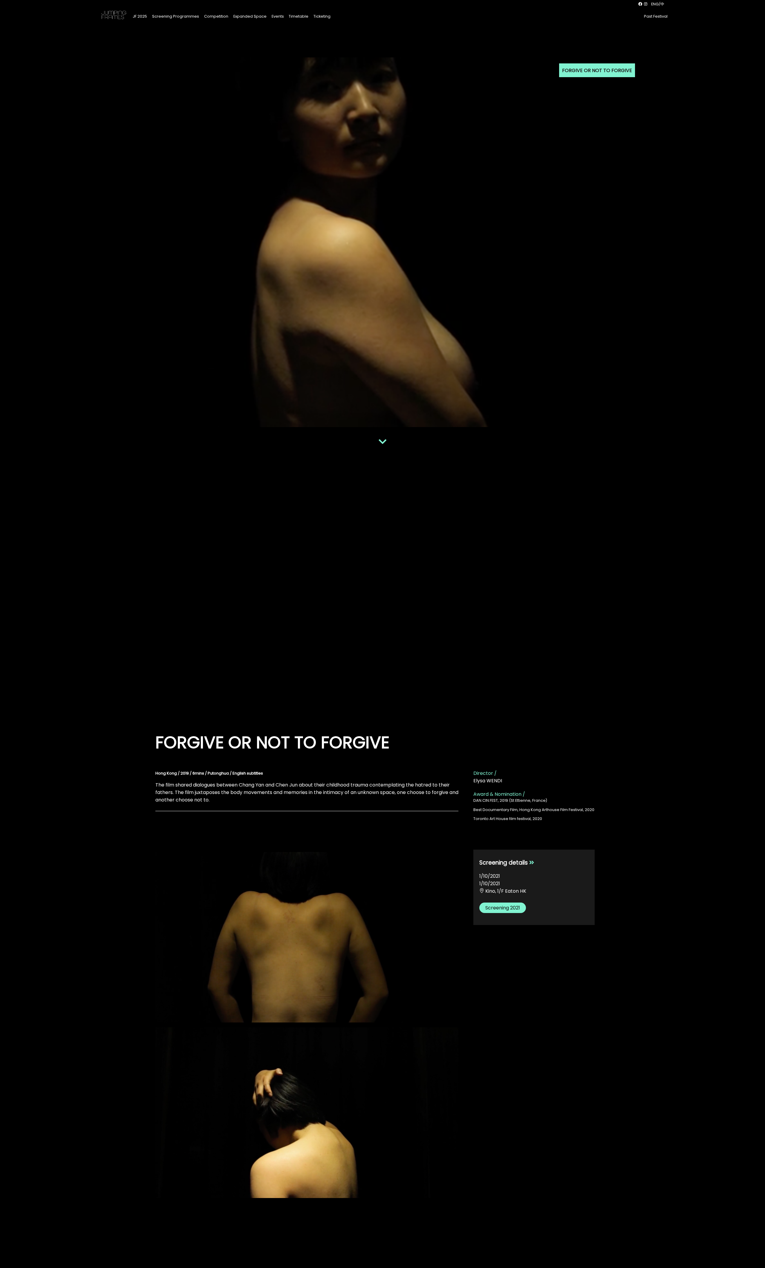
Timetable (298, 16)
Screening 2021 (502, 907)
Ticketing (322, 16)
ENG (655, 4)
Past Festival (656, 16)
